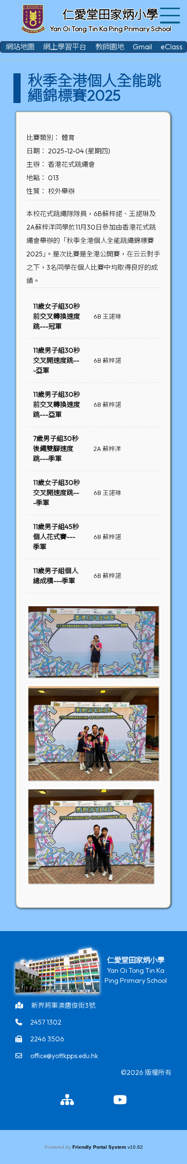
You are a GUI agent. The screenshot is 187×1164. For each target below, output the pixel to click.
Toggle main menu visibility (170, 14)
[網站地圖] (67, 1100)
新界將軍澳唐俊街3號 (63, 1005)
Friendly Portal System (100, 1147)
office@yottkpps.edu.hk (64, 1055)
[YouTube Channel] (120, 1100)
